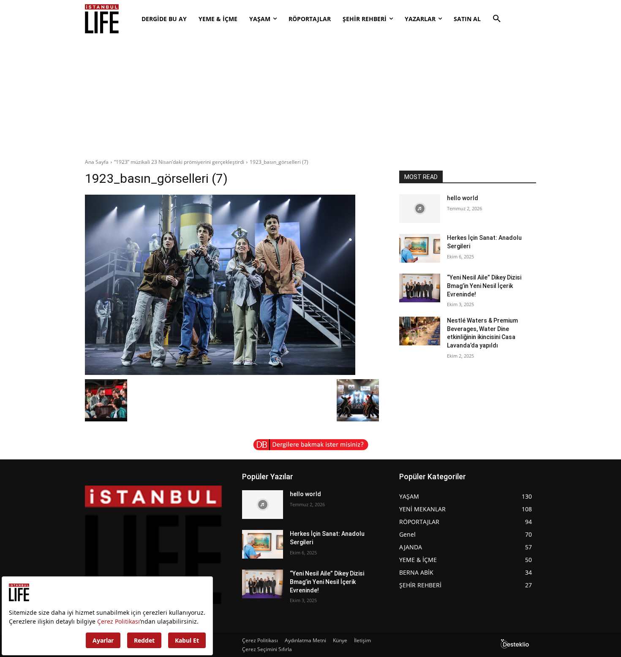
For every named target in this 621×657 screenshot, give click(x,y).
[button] (497, 19)
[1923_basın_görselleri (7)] (232, 285)
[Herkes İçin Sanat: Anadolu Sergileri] (419, 248)
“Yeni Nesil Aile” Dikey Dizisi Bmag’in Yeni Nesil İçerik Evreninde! (484, 285)
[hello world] (419, 208)
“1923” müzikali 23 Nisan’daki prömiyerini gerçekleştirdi (179, 162)
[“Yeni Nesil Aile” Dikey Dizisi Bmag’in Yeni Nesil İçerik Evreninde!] (419, 288)
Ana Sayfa (97, 162)
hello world (462, 198)
